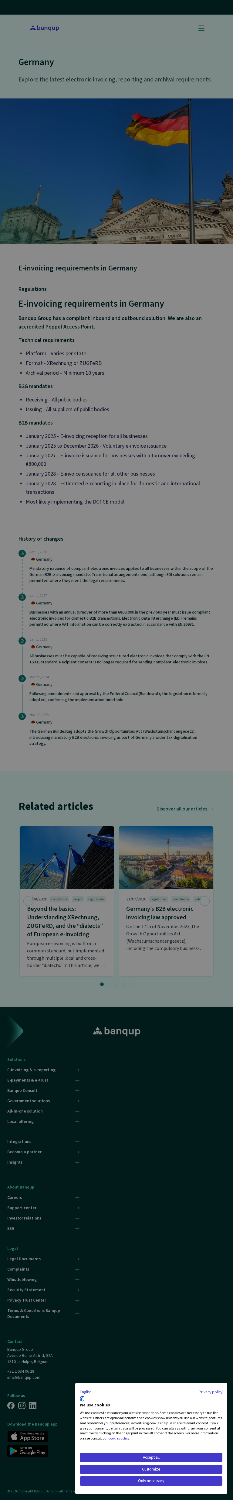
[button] (86, 1392)
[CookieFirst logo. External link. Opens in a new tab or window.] (82, 1399)
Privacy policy (210, 1392)
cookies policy (119, 1438)
